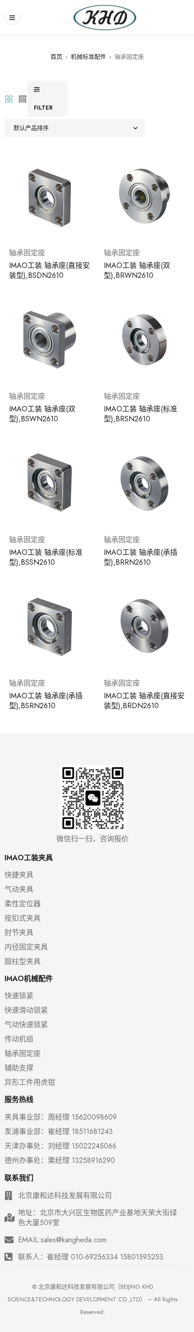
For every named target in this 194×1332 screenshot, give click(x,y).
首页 (56, 56)
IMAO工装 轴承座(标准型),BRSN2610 (140, 414)
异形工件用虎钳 (30, 1082)
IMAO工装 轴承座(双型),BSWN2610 (42, 414)
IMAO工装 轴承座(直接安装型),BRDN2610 (144, 701)
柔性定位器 (23, 903)
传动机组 (19, 1039)
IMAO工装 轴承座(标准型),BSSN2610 (46, 557)
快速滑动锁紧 (26, 1010)
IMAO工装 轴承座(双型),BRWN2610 (137, 270)
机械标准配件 (88, 56)
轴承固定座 (27, 253)
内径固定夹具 (26, 947)
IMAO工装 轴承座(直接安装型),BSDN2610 (49, 270)
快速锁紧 (19, 995)
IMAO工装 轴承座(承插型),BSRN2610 (46, 701)
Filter (43, 107)
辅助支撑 (19, 1068)
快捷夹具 (19, 875)
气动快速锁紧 (26, 1024)
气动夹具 (19, 889)
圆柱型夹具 (23, 961)
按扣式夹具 (23, 918)
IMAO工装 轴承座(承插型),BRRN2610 (140, 557)
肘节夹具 (19, 932)
